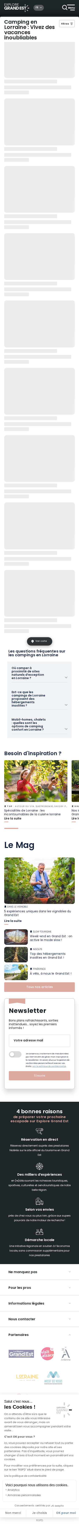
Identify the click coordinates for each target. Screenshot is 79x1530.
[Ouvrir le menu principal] (68, 7)
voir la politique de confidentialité (49, 1066)
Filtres (65, 24)
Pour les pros (19, 1288)
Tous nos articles (39, 987)
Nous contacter (21, 1319)
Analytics (14, 1490)
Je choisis (39, 1513)
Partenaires (18, 1335)
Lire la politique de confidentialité (25, 1476)
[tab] (11, 828)
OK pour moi (66, 1513)
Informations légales (26, 1303)
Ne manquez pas (22, 1272)
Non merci (13, 1513)
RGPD (39, 1520)
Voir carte (41, 641)
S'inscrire (39, 1075)
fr (37, 8)
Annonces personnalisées (24, 1495)
